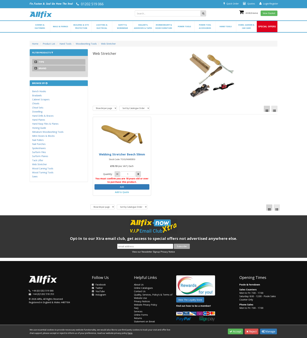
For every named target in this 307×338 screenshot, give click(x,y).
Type (41, 62)
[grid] (267, 109)
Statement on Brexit (144, 321)
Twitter (99, 287)
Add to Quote (122, 192)
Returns (138, 318)
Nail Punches (39, 144)
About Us (139, 284)
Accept (236, 331)
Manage (270, 331)
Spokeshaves (39, 148)
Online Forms (141, 314)
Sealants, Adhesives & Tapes (143, 26)
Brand (42, 68)
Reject (252, 331)
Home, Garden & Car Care (246, 26)
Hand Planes (38, 119)
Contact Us (140, 291)
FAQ (136, 308)
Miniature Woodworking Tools (47, 131)
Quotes (251, 3)
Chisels (35, 103)
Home (35, 43)
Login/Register (270, 3)
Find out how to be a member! (193, 305)
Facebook (100, 284)
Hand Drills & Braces (43, 115)
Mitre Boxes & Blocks (43, 135)
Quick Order (232, 3)
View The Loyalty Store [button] (190, 299)
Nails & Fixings (60, 26)
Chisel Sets (37, 107)
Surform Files (39, 152)
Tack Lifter (37, 160)
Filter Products (41, 52)
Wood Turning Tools (42, 172)
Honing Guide (39, 127)
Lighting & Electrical (101, 26)
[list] (274, 109)
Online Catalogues (143, 287)
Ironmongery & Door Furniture (163, 26)
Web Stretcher (108, 43)
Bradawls (37, 95)
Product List (49, 43)
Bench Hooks (39, 91)
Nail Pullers (38, 140)
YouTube (100, 291)
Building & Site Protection (81, 26)
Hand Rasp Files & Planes (45, 123)
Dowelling (37, 111)
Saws (35, 176)
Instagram (100, 294)
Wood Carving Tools (42, 168)
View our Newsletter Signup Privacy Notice (153, 251)
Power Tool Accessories (205, 26)
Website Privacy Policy (145, 304)
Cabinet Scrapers (41, 99)
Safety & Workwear (122, 26)
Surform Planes (40, 156)
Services (138, 311)
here (130, 333)
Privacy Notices (142, 301)
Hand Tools (226, 26)
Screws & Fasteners (40, 26)
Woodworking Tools (86, 43)
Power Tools (184, 26)
